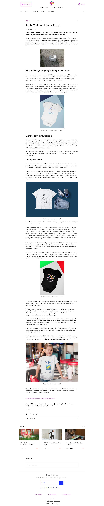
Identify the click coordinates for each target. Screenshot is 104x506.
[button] (83, 11)
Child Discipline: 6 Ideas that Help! (52, 443)
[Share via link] (37, 414)
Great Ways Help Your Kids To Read (74, 443)
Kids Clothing (51, 11)
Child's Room (35, 11)
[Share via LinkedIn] (33, 414)
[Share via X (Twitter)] (30, 414)
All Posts (20, 11)
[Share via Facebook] (26, 414)
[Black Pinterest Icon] (51, 498)
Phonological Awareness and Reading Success (28, 443)
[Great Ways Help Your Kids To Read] (75, 434)
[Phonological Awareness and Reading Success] (29, 434)
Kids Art (27, 11)
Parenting (42, 11)
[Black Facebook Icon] (53, 498)
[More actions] (77, 21)
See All (83, 426)
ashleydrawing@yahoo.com (53, 501)
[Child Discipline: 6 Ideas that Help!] (52, 434)
